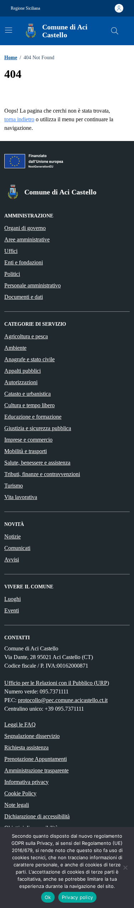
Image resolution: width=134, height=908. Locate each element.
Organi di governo (25, 228)
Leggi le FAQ (20, 724)
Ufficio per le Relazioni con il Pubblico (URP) (56, 683)
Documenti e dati (23, 297)
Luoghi (12, 599)
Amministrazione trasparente (36, 770)
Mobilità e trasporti (25, 451)
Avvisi (11, 559)
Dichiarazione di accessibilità (37, 816)
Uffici (11, 251)
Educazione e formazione (32, 417)
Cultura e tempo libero (29, 405)
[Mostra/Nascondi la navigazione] (8, 30)
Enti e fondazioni (23, 262)
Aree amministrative (27, 239)
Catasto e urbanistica (27, 394)
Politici (12, 274)
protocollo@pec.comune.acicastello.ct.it (63, 700)
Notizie (12, 536)
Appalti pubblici (22, 371)
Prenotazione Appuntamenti (35, 759)
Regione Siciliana (25, 8)
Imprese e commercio (28, 440)
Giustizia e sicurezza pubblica (37, 428)
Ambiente (15, 348)
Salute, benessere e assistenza (37, 463)
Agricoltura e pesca (26, 336)
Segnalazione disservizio (32, 736)
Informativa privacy (26, 782)
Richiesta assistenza (26, 747)
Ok (48, 897)
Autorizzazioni (21, 382)
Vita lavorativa (20, 497)
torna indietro (19, 119)
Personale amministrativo (32, 285)
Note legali (16, 805)
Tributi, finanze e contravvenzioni (42, 474)
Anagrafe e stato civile (29, 359)
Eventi (11, 610)
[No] (125, 867)
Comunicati (17, 548)
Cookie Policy (20, 793)
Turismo (13, 486)
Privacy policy (77, 897)
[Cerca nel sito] (114, 30)
